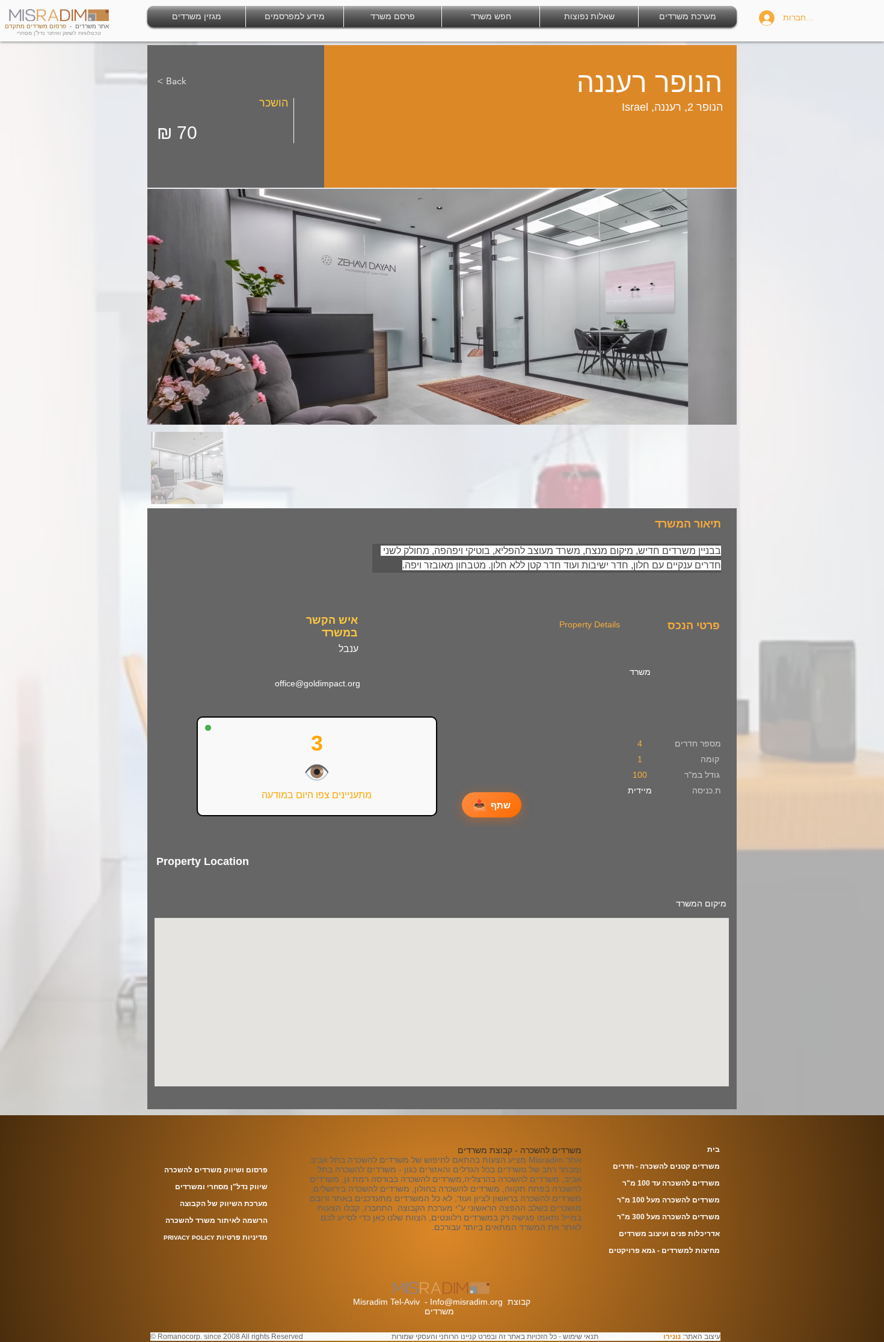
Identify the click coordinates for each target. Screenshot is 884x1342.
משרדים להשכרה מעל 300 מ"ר (668, 1217)
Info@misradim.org (466, 1302)
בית (713, 1149)
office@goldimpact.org (317, 683)
